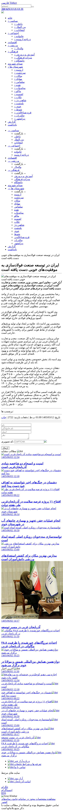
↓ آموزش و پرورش (24, 54)
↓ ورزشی (13, 45)
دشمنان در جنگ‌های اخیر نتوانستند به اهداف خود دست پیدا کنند (26, 692)
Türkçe (13, 2)
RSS (3, 793)
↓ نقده (17, 85)
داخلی (17, 136)
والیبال (17, 167)
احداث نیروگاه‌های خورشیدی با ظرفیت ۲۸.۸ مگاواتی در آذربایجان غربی (25, 743)
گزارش (12, 121)
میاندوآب (19, 212)
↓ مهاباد (18, 79)
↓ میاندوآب (20, 88)
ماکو (16, 215)
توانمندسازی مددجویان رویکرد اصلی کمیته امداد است (26, 719)
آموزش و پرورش (23, 176)
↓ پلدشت (19, 103)
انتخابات (18, 142)
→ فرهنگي (13, 170)
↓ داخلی (18, 24)
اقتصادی (12, 42)
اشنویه (17, 219)
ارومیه (17, 194)
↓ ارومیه (18, 69)
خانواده (18, 151)
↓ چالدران (19, 115)
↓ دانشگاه (19, 60)
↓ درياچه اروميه (22, 39)
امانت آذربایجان (22, 781)
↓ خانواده (19, 36)
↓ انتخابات (19, 30)
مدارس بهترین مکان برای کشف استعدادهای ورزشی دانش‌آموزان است (24, 728)
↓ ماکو (17, 91)
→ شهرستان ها (16, 188)
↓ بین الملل (20, 27)
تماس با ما (19, 767)
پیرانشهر (18, 243)
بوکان (17, 200)
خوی (16, 231)
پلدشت (18, 228)
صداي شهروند (15, 63)
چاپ (3, 417)
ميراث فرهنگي (22, 179)
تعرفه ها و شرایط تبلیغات (27, 764)
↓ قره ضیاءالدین (22, 112)
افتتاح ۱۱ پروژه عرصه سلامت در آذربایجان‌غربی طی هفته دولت (26, 701)
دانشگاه (18, 182)
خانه (10, 18)
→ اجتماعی (14, 145)
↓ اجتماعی (13, 33)
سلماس (18, 206)
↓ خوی (17, 106)
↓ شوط (18, 109)
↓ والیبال (18, 48)
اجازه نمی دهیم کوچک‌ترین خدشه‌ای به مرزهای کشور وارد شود (29, 674)
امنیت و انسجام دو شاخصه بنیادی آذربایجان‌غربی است (26, 683)
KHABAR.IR (12, 9)
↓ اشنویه (18, 94)
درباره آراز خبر (22, 761)
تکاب (17, 222)
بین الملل (19, 139)
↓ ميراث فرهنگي (23, 57)
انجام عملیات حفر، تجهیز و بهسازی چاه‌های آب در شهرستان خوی (27, 710)
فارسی (5, 2)
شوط (17, 234)
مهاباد (17, 203)
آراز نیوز (18, 778)
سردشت (19, 197)
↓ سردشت (20, 72)
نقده (16, 209)
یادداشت (12, 124)
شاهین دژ (19, 225)
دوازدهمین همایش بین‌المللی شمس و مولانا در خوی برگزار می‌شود (28, 752)
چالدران (18, 240)
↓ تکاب (17, 97)
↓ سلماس (19, 82)
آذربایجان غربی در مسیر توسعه (18, 736)
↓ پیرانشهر (19, 118)
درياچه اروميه (21, 154)
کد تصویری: (7, 441)
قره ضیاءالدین (21, 237)
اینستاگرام (6, 790)
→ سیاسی (13, 130)
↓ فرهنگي (13, 51)
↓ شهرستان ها (15, 66)
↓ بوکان (18, 76)
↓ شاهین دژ (20, 100)
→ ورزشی (13, 161)
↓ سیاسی (13, 21)
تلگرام (4, 787)
